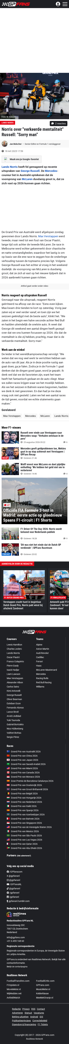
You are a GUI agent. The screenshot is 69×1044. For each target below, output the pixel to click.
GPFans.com (42, 985)
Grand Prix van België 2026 (24, 793)
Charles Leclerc (14, 649)
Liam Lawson (13, 674)
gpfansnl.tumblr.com (19, 901)
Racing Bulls (42, 678)
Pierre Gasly (13, 665)
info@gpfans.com (16, 937)
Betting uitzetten (20, 1016)
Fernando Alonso (15, 707)
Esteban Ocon (14, 703)
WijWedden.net (14, 993)
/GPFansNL (15, 884)
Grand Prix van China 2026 (24, 755)
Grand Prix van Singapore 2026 (26, 823)
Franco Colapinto (15, 661)
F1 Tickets (43, 1024)
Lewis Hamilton (14, 644)
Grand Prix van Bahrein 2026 (25, 818)
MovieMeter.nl (14, 989)
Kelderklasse (42, 993)
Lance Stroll (12, 712)
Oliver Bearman (14, 699)
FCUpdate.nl (13, 985)
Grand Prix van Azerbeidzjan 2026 (28, 814)
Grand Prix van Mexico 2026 (25, 831)
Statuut (28, 1013)
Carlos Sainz (13, 686)
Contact (41, 1009)
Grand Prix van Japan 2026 (24, 760)
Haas (38, 665)
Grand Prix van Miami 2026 (24, 768)
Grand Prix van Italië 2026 (24, 806)
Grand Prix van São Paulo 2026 (26, 835)
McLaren (27, 179)
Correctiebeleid (39, 1020)
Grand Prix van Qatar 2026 (24, 844)
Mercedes (51, 170)
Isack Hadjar (13, 670)
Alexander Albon (15, 682)
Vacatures (39, 1013)
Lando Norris (7, 123)
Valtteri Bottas (14, 733)
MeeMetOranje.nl (44, 997)
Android (34, 1016)
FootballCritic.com (45, 981)
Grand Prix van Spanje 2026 (25, 810)
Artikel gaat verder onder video (34, 286)
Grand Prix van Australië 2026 (26, 751)
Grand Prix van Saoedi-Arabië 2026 (28, 764)
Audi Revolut (42, 653)
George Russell (30, 170)
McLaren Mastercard (46, 670)
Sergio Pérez (13, 737)
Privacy (26, 1009)
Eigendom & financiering (24, 1024)
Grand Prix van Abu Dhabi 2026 (26, 848)
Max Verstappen (48, 236)
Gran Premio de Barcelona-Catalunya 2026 (32, 781)
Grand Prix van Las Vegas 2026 (26, 839)
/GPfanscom (15, 871)
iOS (41, 1016)
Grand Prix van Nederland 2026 (26, 802)
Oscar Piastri (13, 657)
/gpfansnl (14, 892)
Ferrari (39, 661)
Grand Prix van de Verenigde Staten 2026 (31, 827)
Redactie (16, 1009)
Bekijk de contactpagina (17, 967)
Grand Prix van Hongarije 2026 (26, 797)
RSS (33, 1009)
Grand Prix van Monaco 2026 (25, 776)
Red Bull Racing (44, 682)
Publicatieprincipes (21, 1020)
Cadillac (40, 657)
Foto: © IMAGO (8, 117)
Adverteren (17, 1013)
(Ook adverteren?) (24, 856)
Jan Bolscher (16, 144)
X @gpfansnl (13, 876)
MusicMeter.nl (43, 989)
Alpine (39, 644)
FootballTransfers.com (18, 981)
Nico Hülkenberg (15, 728)
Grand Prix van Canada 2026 (25, 772)
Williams (40, 686)
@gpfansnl (14, 880)
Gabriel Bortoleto (15, 724)
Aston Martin (42, 649)
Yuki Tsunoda (13, 720)
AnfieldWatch (13, 997)
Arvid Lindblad (14, 716)
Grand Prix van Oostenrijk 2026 (26, 785)
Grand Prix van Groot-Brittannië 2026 (29, 789)
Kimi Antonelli (13, 691)
